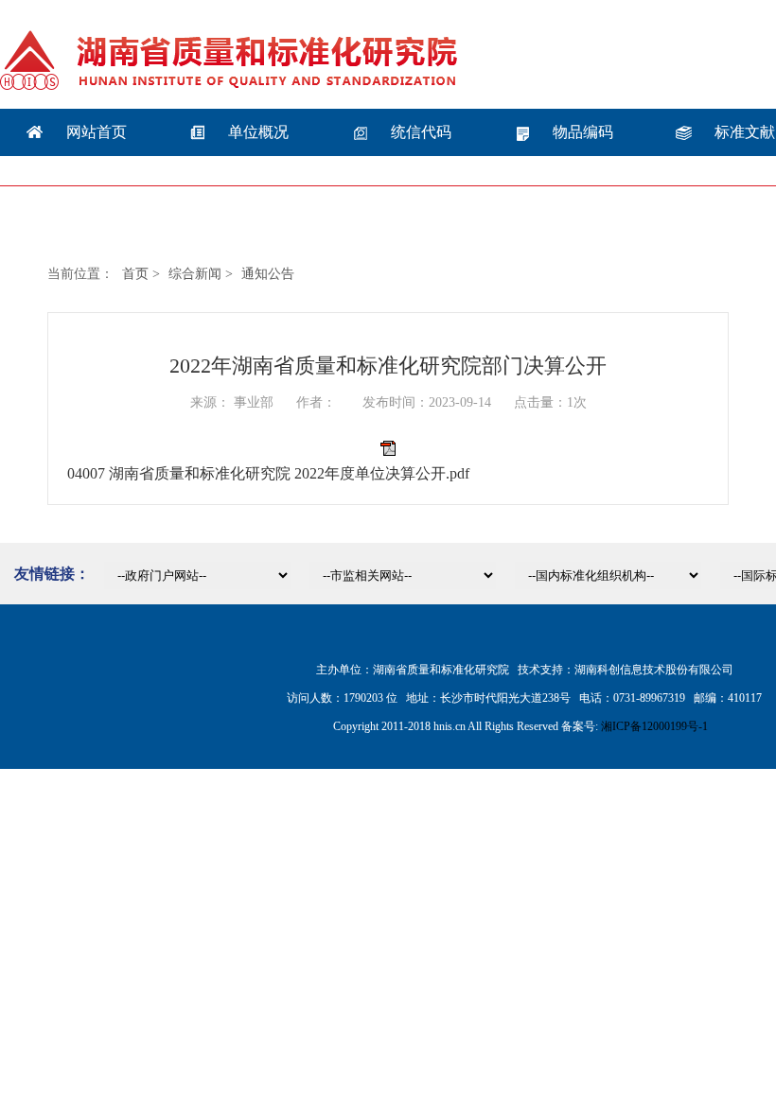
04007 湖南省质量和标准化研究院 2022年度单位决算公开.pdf (268, 473)
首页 (135, 274)
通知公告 (267, 274)
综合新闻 (194, 274)
